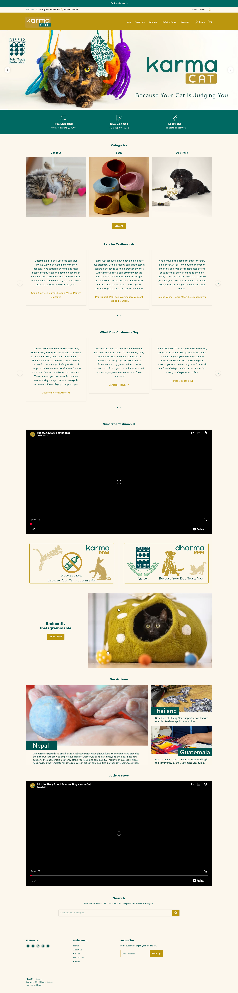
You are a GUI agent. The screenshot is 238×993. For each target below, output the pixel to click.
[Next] (218, 283)
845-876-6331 (72, 9)
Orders (194, 9)
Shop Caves (56, 636)
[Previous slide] (7, 70)
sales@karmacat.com (49, 9)
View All (119, 225)
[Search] (175, 913)
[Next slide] (230, 70)
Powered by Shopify (34, 985)
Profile (202, 9)
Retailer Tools (169, 22)
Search (39, 979)
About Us (140, 22)
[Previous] (20, 283)
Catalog (153, 22)
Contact (185, 22)
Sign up (156, 953)
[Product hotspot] (119, 610)
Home (128, 22)
